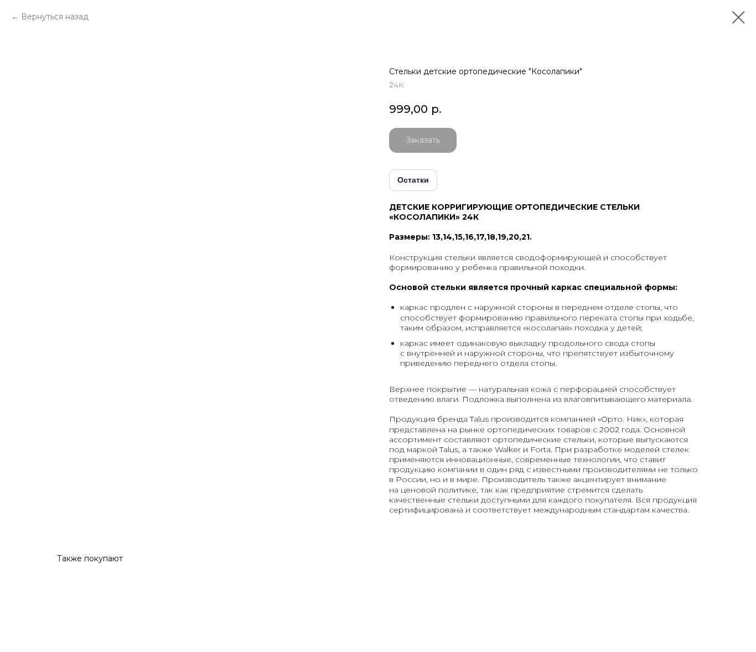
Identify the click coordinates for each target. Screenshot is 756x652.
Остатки (413, 179)
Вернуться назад (55, 17)
